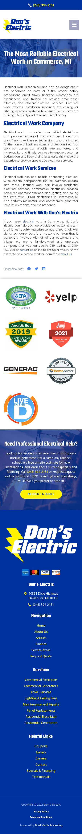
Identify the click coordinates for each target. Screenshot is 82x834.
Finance (41, 644)
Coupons (41, 746)
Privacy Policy (41, 812)
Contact (41, 764)
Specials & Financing (41, 770)
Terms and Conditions (41, 817)
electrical (28, 221)
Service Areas (41, 650)
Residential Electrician (41, 716)
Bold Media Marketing (48, 825)
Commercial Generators (41, 686)
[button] (29, 269)
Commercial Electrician (41, 680)
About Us (41, 632)
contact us (26, 250)
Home (41, 625)
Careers (41, 758)
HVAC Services (41, 692)
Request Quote (41, 656)
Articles (41, 638)
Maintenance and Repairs (41, 704)
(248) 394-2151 (37, 472)
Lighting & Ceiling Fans (41, 698)
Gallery (41, 752)
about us (66, 254)
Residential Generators (41, 723)
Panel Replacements (41, 710)
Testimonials (41, 777)
